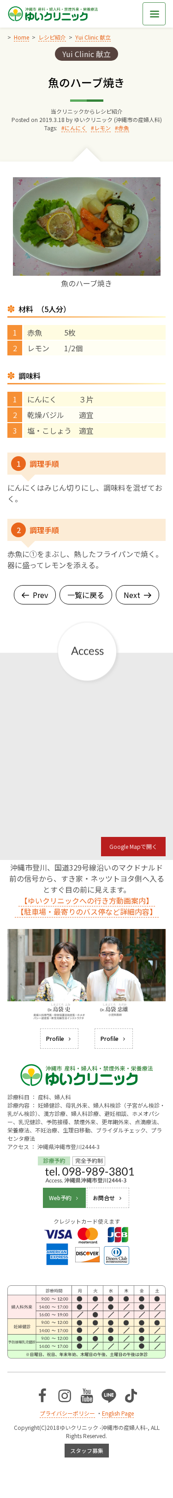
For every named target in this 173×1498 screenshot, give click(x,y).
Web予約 (60, 1198)
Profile (55, 1038)
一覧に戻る (85, 594)
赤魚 (123, 128)
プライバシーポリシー (67, 1413)
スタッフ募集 (86, 1450)
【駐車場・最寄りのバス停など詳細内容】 (87, 911)
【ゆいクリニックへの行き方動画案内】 (86, 900)
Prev (40, 594)
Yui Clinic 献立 (86, 53)
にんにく (76, 128)
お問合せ (104, 1198)
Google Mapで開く (133, 846)
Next (132, 594)
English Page (118, 1413)
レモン (102, 128)
